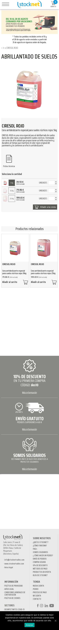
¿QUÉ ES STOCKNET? (40, 542)
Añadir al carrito (9, 282)
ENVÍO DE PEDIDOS (40, 558)
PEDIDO (35, 589)
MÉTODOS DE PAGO (40, 568)
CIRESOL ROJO (12, 48)
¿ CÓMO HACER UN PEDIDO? (43, 555)
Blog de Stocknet (40, 575)
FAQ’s (35, 548)
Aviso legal (8, 567)
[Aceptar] (55, 620)
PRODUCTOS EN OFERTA (42, 572)
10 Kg (12, 190)
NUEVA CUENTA (38, 585)
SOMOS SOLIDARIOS (40, 552)
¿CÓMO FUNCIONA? (40, 545)
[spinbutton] (52, 183)
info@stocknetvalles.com (14, 559)
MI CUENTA (37, 595)
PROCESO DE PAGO (40, 592)
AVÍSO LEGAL (9, 589)
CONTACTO (37, 599)
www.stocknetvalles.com (14, 563)
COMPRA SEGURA (39, 562)
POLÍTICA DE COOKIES (12, 598)
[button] (56, 182)
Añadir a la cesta (48, 207)
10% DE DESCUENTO (40, 565)
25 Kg (12, 198)
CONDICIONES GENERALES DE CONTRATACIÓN (14, 593)
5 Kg (11, 182)
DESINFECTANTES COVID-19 (14, 609)
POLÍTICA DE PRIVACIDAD (13, 585)
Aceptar (29, 625)
